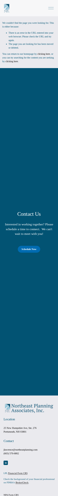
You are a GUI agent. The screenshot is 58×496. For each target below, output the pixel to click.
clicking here (43, 54)
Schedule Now (29, 249)
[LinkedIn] (6, 463)
